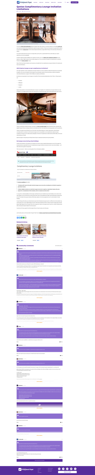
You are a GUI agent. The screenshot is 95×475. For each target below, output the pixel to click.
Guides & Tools (53, 2)
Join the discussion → (59, 245)
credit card (60, 46)
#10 (62, 439)
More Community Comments (39, 460)
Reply (18, 341)
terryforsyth (21, 275)
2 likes (61, 341)
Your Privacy (39, 472)
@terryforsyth (19, 369)
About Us (39, 469)
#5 (62, 345)
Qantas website (25, 60)
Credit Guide (50, 471)
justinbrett (20, 248)
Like (62, 422)
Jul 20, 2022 (24, 248)
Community (35, 2)
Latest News (47, 2)
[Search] (65, 2)
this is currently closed (41, 126)
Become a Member (75, 2)
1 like (62, 355)
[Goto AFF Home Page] (24, 2)
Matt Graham (28, 11)
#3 (62, 301)
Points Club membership (26, 46)
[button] (63, 2)
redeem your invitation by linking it (50, 57)
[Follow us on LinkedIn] (59, 469)
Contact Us (39, 468)
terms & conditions (22, 182)
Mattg (20, 326)
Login (68, 2)
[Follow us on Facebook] (63, 469)
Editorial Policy (50, 469)
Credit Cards (41, 2)
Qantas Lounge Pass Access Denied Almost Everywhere (50, 213)
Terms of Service (50, 468)
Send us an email (67, 472)
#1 (62, 248)
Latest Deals (60, 2)
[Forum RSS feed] (75, 469)
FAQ (38, 471)
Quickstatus (21, 359)
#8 (62, 411)
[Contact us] (71, 469)
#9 (62, 425)
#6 (62, 358)
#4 (62, 326)
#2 (62, 275)
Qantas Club (25, 49)
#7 (62, 385)
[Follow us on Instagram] (67, 469)
